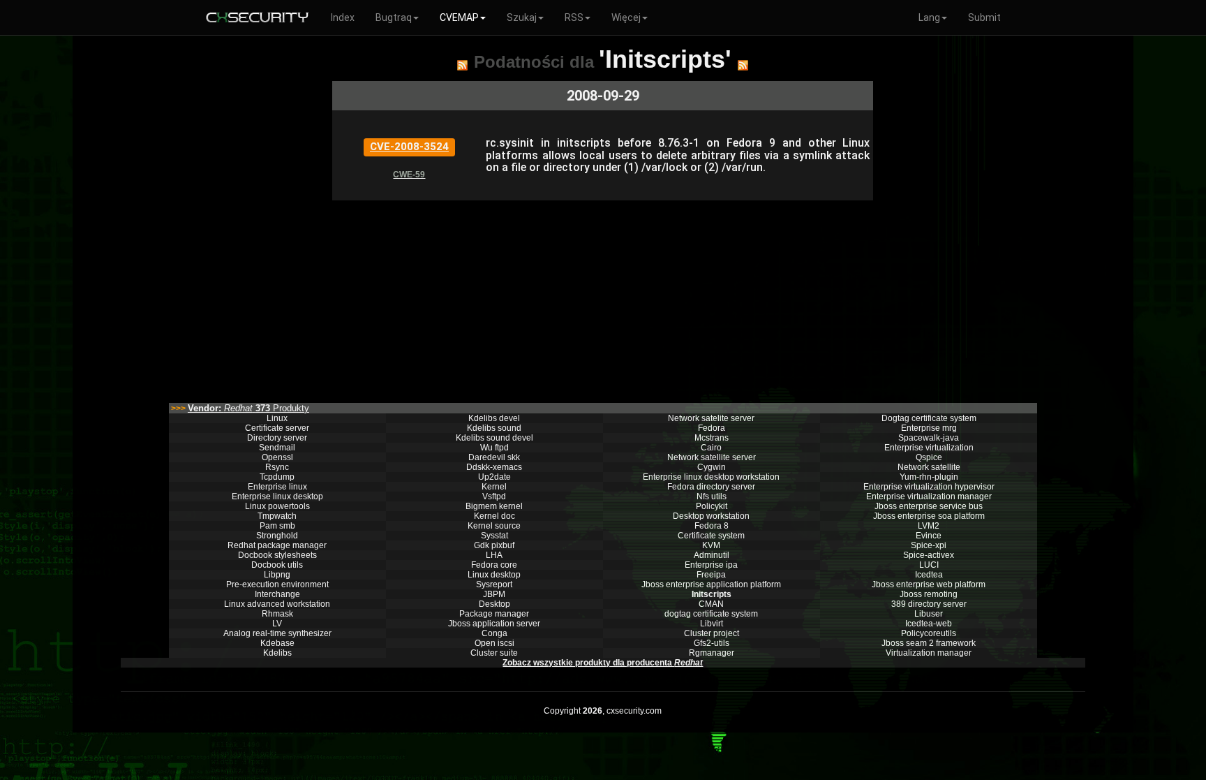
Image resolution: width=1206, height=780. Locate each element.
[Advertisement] (603, 298)
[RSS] (462, 65)
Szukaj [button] (522, 17)
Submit (984, 17)
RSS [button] (574, 17)
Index (343, 17)
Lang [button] (929, 17)
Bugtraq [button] (393, 17)
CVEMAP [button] (459, 17)
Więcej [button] (626, 17)
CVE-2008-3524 (409, 146)
